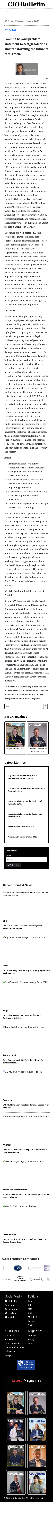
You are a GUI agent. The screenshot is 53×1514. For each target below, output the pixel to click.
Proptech (7, 1100)
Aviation (7, 1144)
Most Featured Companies (20, 1259)
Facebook (12, 1313)
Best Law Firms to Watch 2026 (21, 827)
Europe (31, 1321)
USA (30, 1313)
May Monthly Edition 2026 (37, 1455)
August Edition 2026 (15, 748)
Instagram (12, 1309)
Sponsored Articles (14, 1347)
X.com (10, 1305)
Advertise (10, 1351)
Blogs (5, 965)
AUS (30, 1309)
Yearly (31, 1339)
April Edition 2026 (37, 1482)
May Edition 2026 (16, 1482)
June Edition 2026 (16, 1455)
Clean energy (9, 1234)
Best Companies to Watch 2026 (37, 1429)
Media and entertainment (15, 1189)
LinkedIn (12, 1301)
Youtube (11, 1317)
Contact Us (10, 1339)
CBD (5, 920)
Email (8, 855)
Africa (31, 1325)
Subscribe (14, 865)
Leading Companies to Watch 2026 (37, 1402)
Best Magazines (15, 716)
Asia (30, 1301)
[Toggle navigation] (6, 12)
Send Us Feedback (14, 1343)
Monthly (32, 1335)
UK (29, 1305)
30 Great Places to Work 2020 (21, 21)
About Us (9, 1335)
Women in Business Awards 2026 (22, 837)
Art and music (10, 1055)
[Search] (45, 706)
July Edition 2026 (16, 1429)
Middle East (34, 1317)
